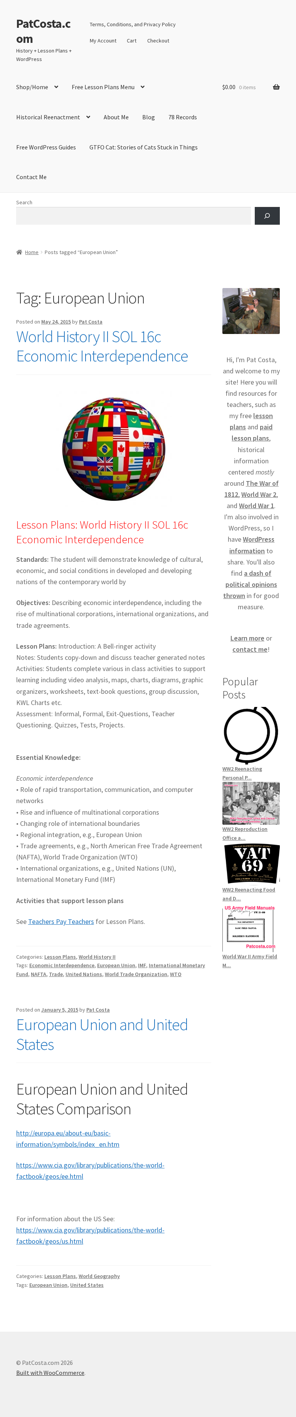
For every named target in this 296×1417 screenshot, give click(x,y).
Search (24, 202)
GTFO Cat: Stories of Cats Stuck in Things (143, 147)
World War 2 (258, 494)
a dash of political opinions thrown (250, 584)
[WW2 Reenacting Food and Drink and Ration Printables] (251, 863)
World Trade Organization (136, 974)
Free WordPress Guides (46, 147)
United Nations (84, 974)
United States (87, 1284)
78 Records (182, 117)
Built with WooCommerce (50, 1372)
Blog (148, 117)
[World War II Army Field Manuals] (251, 927)
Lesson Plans (60, 956)
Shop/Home (32, 87)
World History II (97, 956)
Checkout (158, 40)
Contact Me (31, 177)
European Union (116, 965)
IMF (142, 965)
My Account (103, 40)
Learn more (247, 638)
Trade (56, 974)
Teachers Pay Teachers (61, 921)
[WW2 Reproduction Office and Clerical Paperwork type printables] (251, 803)
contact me (249, 649)
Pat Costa (91, 321)
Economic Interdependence (61, 965)
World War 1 (256, 505)
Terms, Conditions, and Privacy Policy (133, 24)
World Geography (99, 1276)
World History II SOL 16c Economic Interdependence (102, 346)
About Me (116, 117)
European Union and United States (102, 1034)
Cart (131, 40)
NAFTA (38, 974)
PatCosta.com (43, 31)
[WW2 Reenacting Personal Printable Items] (251, 735)
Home (32, 252)
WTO (176, 974)
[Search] (267, 216)
